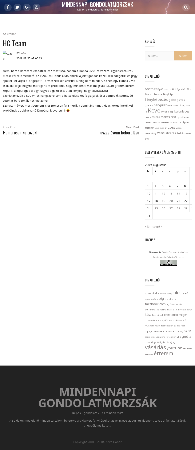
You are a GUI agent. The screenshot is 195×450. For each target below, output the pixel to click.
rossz (156, 122)
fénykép (168, 94)
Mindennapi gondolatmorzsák (97, 4)
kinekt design (185, 309)
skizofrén (159, 331)
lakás (148, 117)
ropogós (149, 331)
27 (171, 208)
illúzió (174, 309)
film (189, 89)
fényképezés (156, 99)
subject (172, 331)
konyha (165, 111)
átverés (170, 133)
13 (171, 193)
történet (149, 127)
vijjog (172, 342)
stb (166, 331)
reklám (148, 122)
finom (149, 94)
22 (146, 293)
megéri (183, 315)
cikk (177, 292)
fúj (167, 304)
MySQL (165, 320)
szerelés (165, 122)
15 (186, 193)
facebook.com (155, 304)
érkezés (149, 354)
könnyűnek (157, 315)
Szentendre (162, 337)
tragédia (184, 336)
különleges (181, 111)
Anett (149, 89)
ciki (172, 89)
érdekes (186, 133)
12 (163, 193)
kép (171, 111)
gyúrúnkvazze (152, 309)
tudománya (150, 342)
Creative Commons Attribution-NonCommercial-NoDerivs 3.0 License (170, 254)
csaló (185, 293)
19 (163, 201)
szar (187, 330)
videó (179, 127)
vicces (170, 127)
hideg (182, 105)
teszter (172, 337)
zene (161, 133)
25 (156, 208)
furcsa (158, 94)
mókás (165, 117)
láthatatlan (171, 315)
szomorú (174, 122)
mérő (183, 320)
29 (186, 208)
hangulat (160, 105)
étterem (163, 353)
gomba (181, 100)
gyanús (149, 105)
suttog (180, 331)
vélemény (150, 133)
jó (146, 111)
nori (174, 116)
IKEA (188, 105)
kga (23, 53)
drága (178, 89)
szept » (157, 226)
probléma (183, 117)
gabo (172, 99)
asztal (152, 293)
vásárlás (155, 347)
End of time (170, 299)
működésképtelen (164, 325)
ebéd (183, 89)
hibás (175, 105)
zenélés (187, 348)
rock (183, 325)
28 (178, 208)
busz (167, 89)
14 (178, 193)
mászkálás (174, 320)
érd (179, 133)
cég (161, 298)
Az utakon (9, 34)
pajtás (177, 325)
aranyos (158, 89)
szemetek (150, 337)
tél (187, 122)
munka (156, 117)
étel (147, 138)
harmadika (165, 309)
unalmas (159, 127)
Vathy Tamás (163, 342)
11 (156, 193)
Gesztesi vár (176, 304)
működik (149, 325)
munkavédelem (153, 320)
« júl (147, 226)
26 (163, 208)
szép (183, 122)
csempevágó (151, 299)
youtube (174, 347)
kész (148, 314)
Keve (154, 110)
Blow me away (165, 293)
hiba (169, 105)
